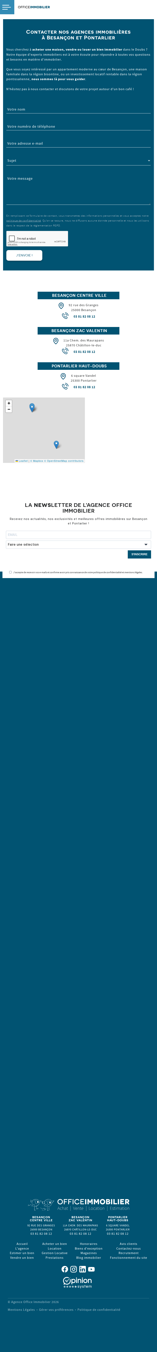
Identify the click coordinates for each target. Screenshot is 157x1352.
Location (55, 1248)
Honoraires (89, 1244)
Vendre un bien (22, 1258)
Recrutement (129, 1253)
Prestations (55, 1258)
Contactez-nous (128, 1248)
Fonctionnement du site (128, 1258)
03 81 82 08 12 (84, 316)
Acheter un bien (54, 1244)
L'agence (22, 1248)
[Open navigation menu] (7, 7)
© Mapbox (36, 460)
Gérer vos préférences (56, 1310)
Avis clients (128, 1244)
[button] (32, 408)
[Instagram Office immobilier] (73, 1269)
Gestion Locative (55, 1253)
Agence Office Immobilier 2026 (35, 1302)
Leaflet (23, 460)
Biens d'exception (89, 1248)
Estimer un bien (22, 1253)
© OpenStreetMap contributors (64, 460)
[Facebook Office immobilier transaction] (65, 1269)
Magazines (89, 1253)
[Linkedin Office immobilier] (82, 1269)
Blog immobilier (88, 1258)
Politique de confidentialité (98, 1310)
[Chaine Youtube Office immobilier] (91, 1269)
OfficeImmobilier (34, 7)
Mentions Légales (21, 1310)
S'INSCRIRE (139, 554)
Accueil (22, 1244)
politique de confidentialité (23, 220)
